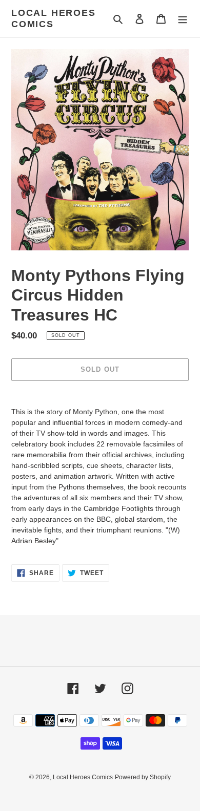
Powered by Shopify (143, 777)
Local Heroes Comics (53, 18)
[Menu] (182, 19)
